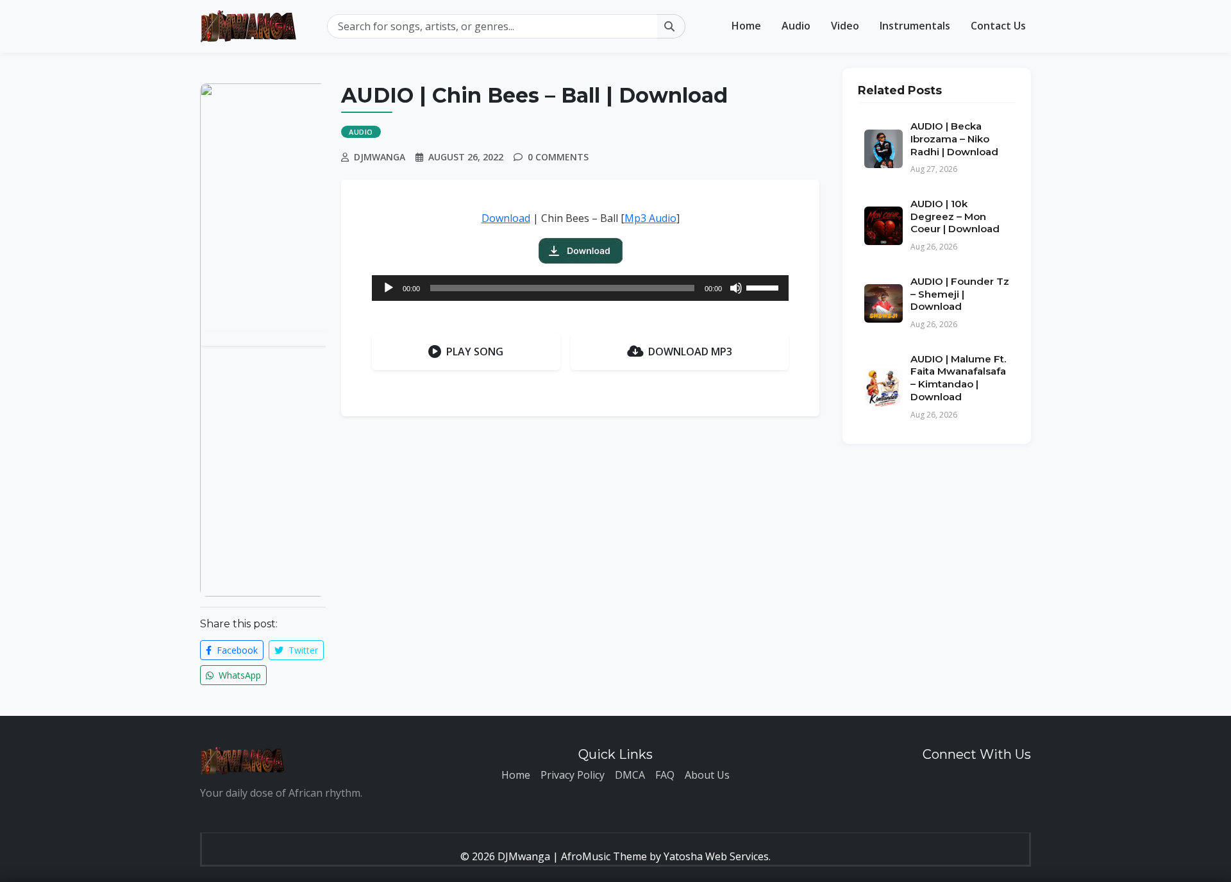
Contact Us (998, 26)
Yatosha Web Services (716, 856)
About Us (707, 775)
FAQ (664, 775)
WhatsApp (238, 675)
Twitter (302, 650)
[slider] (764, 286)
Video (845, 26)
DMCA (630, 775)
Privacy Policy (572, 775)
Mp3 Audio (650, 218)
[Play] (388, 288)
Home (746, 26)
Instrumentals (915, 26)
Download (506, 218)
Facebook (236, 650)
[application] (580, 288)
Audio (796, 26)
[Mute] (736, 288)
